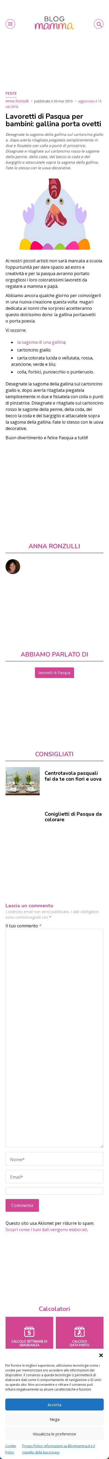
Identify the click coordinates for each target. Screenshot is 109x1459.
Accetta (54, 1404)
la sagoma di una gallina (41, 342)
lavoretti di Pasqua (54, 672)
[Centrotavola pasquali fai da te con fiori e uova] (23, 781)
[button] (101, 1355)
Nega (55, 1419)
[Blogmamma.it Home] (54, 22)
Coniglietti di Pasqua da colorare (73, 817)
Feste (11, 93)
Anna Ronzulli (17, 100)
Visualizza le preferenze (54, 1433)
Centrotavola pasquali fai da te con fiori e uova (73, 776)
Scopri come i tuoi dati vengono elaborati (46, 1229)
